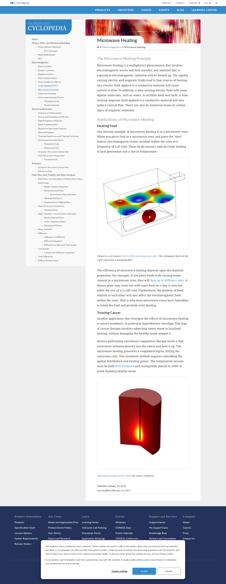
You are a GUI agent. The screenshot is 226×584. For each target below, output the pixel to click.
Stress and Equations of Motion (53, 116)
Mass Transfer (45, 229)
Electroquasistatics (47, 78)
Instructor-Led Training (94, 527)
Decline (169, 571)
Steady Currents (46, 70)
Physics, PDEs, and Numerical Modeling (51, 42)
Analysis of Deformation (49, 113)
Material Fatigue (46, 132)
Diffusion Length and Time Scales (60, 245)
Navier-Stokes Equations (56, 186)
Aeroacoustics (45, 171)
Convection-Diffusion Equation (59, 252)
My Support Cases (158, 527)
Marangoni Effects (53, 198)
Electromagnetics (40, 62)
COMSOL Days (123, 527)
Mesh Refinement (47, 54)
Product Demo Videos (59, 527)
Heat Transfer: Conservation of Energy (57, 213)
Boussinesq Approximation (63, 194)
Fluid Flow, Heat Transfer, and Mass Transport (53, 174)
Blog (180, 10)
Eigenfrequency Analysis (50, 120)
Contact (180, 3)
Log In (207, 3)
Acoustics (36, 163)
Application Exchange (93, 538)
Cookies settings (119, 571)
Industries (126, 10)
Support (166, 3)
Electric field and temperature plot (139, 256)
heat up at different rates (167, 280)
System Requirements (26, 538)
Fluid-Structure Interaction (51, 155)
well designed (124, 366)
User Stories (54, 533)
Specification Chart (25, 527)
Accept (144, 571)
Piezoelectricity (51, 101)
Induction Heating (47, 93)
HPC (40, 58)
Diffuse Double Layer (48, 260)
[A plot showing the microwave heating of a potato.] (143, 203)
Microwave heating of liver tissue (114, 476)
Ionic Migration (45, 256)
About (186, 522)
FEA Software (51, 51)
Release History (23, 543)
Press (186, 533)
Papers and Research (59, 538)
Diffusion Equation (53, 241)
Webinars (121, 522)
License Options (23, 533)
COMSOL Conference (127, 538)
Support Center (157, 522)
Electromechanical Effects (51, 97)
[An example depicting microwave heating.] (143, 423)
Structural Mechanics (42, 109)
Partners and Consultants (162, 538)
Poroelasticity (51, 159)
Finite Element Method (49, 47)
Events (164, 10)
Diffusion (42, 233)
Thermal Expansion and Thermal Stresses (58, 136)
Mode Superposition (48, 124)
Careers (187, 527)
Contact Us (188, 538)
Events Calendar (124, 533)
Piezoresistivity (51, 105)
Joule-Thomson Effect (55, 221)
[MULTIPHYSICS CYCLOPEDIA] (56, 28)
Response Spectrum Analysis (52, 128)
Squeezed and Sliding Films (57, 202)
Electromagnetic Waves (49, 82)
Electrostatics (45, 66)
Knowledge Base (158, 533)
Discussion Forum (91, 533)
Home (35, 39)
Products (102, 10)
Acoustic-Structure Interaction (53, 151)
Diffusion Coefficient (54, 237)
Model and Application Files (63, 522)
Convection (44, 248)
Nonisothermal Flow (54, 190)
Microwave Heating (48, 89)
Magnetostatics (46, 74)
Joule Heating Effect (48, 85)
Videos (146, 10)
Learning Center (204, 10)
